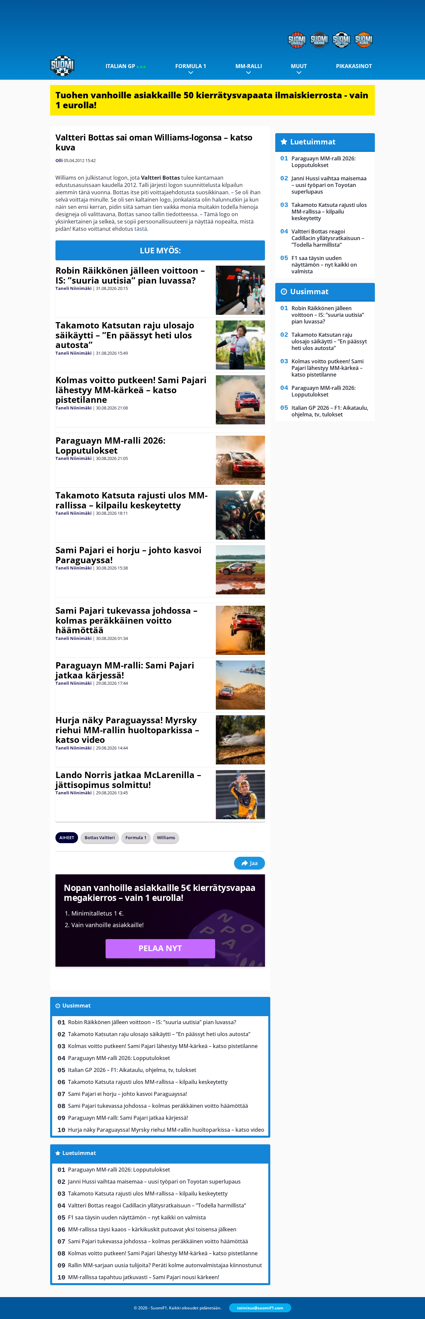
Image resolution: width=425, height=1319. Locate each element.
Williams (166, 837)
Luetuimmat (79, 1153)
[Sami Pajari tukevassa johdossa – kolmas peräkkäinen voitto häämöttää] (240, 630)
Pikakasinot (354, 66)
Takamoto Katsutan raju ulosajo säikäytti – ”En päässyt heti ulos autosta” (124, 335)
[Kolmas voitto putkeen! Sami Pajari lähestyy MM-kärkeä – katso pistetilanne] (240, 399)
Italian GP (126, 66)
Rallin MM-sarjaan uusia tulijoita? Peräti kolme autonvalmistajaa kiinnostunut (165, 1265)
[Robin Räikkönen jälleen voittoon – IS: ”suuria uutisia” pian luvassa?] (240, 290)
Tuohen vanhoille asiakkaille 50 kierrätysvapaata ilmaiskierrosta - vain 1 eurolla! (211, 100)
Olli (59, 160)
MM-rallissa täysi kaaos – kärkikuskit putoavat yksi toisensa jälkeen (152, 1229)
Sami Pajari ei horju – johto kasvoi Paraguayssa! (128, 555)
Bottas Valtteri (100, 837)
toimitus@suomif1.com (260, 1308)
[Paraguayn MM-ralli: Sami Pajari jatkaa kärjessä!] (240, 685)
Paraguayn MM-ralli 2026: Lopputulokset (110, 445)
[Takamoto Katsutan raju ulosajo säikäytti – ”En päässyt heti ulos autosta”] (240, 345)
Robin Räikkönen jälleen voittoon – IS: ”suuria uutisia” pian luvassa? (130, 275)
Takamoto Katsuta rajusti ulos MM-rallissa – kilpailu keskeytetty (131, 500)
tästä (140, 228)
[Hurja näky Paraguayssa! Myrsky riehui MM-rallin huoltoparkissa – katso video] (240, 739)
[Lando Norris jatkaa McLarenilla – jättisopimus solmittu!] (240, 794)
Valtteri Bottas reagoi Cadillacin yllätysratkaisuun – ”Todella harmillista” (157, 1205)
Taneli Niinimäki (73, 288)
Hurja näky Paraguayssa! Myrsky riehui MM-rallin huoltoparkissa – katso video (127, 730)
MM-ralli (248, 66)
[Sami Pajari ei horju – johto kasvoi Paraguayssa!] (240, 569)
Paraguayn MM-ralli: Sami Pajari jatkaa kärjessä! (124, 670)
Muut (299, 66)
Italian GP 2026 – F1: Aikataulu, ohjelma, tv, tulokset (132, 1070)
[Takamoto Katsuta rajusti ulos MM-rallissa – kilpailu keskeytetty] (240, 515)
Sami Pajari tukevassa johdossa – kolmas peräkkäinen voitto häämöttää (126, 620)
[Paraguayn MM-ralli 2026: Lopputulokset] (240, 460)
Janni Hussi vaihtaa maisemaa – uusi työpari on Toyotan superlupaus (154, 1181)
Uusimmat (76, 1005)
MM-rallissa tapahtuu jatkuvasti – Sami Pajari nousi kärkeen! (143, 1277)
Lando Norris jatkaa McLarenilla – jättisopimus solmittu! (128, 780)
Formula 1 (190, 66)
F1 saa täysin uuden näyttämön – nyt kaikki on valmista (137, 1217)
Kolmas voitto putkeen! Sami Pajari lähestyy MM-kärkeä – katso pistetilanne (131, 390)
